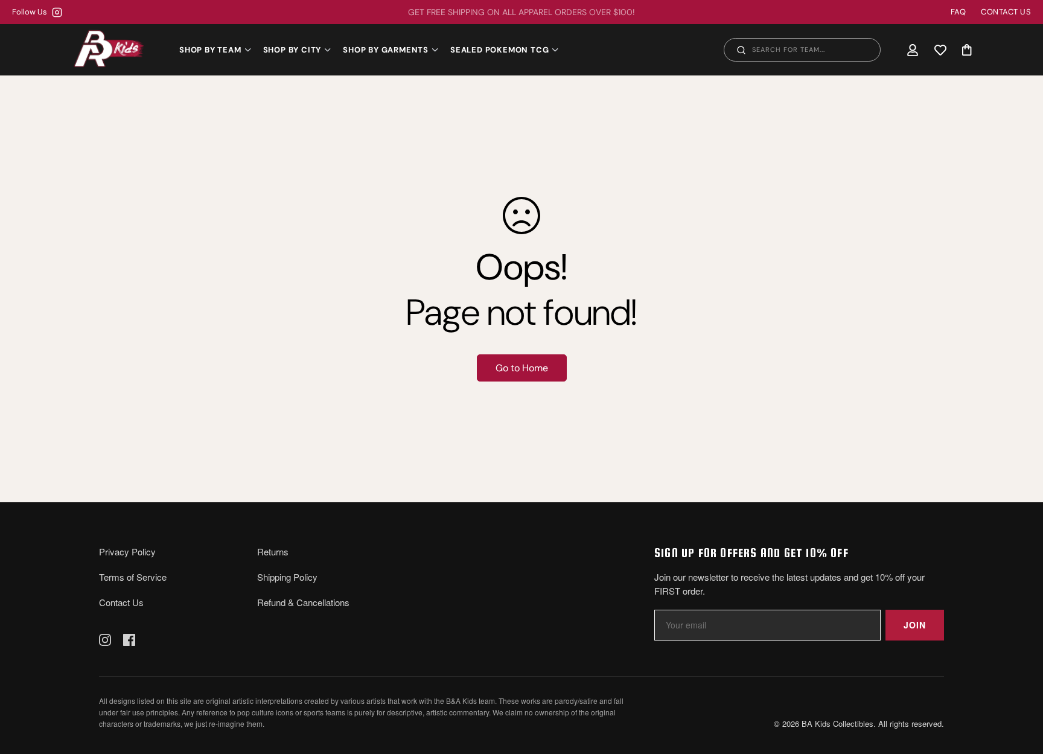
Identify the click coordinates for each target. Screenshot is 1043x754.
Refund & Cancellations (303, 602)
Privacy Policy (127, 551)
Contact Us (121, 602)
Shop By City (292, 50)
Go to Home (522, 368)
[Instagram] (105, 640)
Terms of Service (133, 576)
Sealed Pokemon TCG (499, 50)
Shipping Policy (287, 576)
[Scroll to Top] (1019, 688)
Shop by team (210, 50)
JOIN (915, 625)
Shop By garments (386, 50)
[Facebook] (129, 640)
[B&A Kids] (109, 49)
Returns (273, 551)
